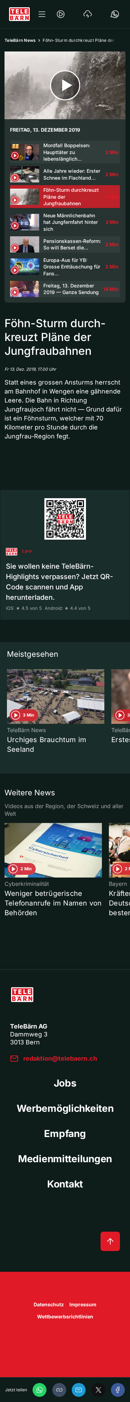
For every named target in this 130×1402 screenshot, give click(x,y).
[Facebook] (118, 1390)
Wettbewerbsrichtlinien (65, 1316)
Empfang (65, 1133)
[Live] (60, 14)
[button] (59, 1390)
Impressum (82, 1304)
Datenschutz (49, 1304)
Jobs (65, 1083)
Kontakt (65, 1184)
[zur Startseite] (19, 14)
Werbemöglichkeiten (65, 1108)
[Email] (79, 1390)
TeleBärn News (20, 40)
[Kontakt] (114, 14)
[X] (98, 1390)
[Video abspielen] (65, 85)
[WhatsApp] (39, 1390)
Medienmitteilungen (65, 1159)
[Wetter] (87, 14)
